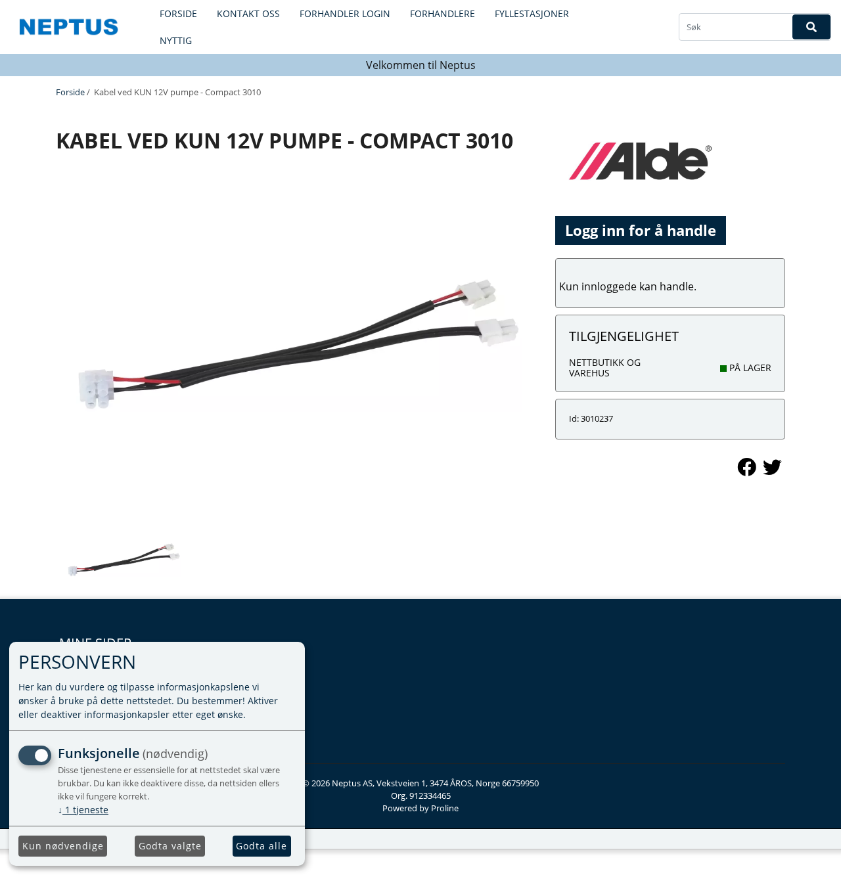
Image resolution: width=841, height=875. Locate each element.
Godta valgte (170, 846)
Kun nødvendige (63, 846)
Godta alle (261, 846)
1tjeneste (83, 809)
